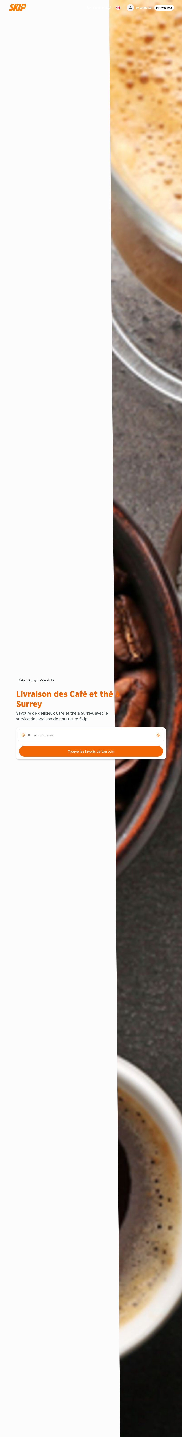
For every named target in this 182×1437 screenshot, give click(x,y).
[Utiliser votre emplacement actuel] (158, 735)
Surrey (32, 680)
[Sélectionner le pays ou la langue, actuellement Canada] (118, 8)
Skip (22, 680)
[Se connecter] (130, 7)
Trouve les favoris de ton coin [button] (91, 751)
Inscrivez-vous (164, 7)
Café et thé (47, 680)
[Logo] (18, 7)
